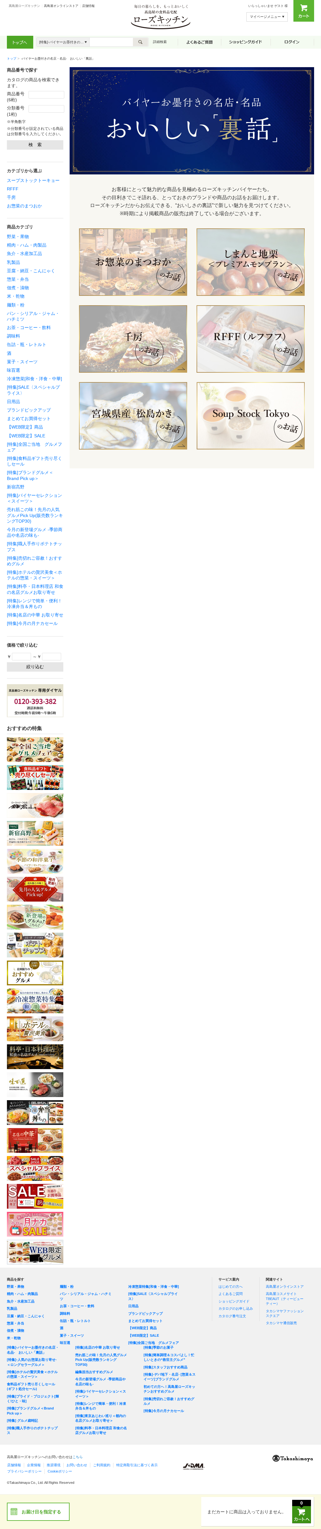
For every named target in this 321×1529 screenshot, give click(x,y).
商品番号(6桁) (15, 97)
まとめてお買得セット (29, 418)
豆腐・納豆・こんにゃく (31, 270)
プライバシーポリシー (24, 1471)
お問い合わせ (76, 1465)
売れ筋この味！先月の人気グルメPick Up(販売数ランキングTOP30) (35, 515)
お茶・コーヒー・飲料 (29, 327)
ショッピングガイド (234, 1301)
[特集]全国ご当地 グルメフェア (153, 1343)
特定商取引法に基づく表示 (137, 1465)
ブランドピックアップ (29, 410)
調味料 (13, 335)
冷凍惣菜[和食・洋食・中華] (34, 378)
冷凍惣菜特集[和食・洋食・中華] (153, 1286)
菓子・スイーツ (22, 361)
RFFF (12, 188)
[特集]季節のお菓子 (159, 1347)
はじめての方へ (230, 1286)
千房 (11, 197)
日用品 (13, 401)
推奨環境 (54, 1465)
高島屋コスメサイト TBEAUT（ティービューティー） (284, 1298)
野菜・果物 (18, 236)
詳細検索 (160, 42)
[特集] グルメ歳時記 (22, 1420)
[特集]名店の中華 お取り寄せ (35, 614)
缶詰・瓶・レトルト (26, 344)
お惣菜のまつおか (24, 205)
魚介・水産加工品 (24, 253)
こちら (77, 1457)
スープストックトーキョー (33, 180)
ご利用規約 (101, 1465)
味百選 (13, 370)
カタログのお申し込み (235, 1308)
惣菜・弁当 (18, 279)
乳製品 (13, 262)
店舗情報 (88, 6)
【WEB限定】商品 (25, 426)
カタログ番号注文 (232, 1316)
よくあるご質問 (230, 1294)
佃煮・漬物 (18, 287)
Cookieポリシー (60, 1471)
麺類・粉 (15, 304)
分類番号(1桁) (15, 111)
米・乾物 (15, 296)
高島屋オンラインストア (61, 6)
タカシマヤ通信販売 (281, 1323)
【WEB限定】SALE (26, 435)
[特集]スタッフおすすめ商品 (165, 1367)
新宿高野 (15, 486)
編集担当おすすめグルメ (94, 1372)
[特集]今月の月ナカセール (32, 623)
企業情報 (34, 1465)
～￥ (37, 656)
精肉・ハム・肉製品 (26, 245)
